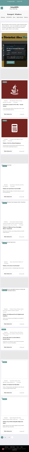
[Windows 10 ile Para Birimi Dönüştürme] (14, 127)
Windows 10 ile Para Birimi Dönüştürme (12, 143)
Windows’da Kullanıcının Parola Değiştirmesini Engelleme (13, 315)
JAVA (17, 100)
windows (8, 54)
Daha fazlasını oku (10, 62)
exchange (12, 139)
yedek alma (15, 419)
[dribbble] (14, 4)
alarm (11, 261)
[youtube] (17, 4)
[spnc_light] (27, 8)
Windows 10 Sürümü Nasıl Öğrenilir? (11, 384)
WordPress (15, 448)
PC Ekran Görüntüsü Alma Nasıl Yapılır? (15, 49)
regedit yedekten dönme (7, 419)
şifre (7, 310)
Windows (4, 120)
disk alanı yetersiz (13, 332)
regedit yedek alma (17, 417)
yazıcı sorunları (14, 224)
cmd (21, 184)
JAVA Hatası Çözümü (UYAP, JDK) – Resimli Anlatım (13, 105)
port (23, 184)
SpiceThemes (14, 449)
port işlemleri (5, 186)
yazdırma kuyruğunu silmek (8, 223)
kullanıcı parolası (13, 309)
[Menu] (2, 8)
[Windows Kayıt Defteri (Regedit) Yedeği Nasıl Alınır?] (14, 406)
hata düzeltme (13, 100)
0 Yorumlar (15, 102)
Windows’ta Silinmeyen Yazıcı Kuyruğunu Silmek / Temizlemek (12, 228)
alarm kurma (15, 261)
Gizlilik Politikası (12, 446)
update (8, 382)
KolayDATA (14, 7)
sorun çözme (12, 221)
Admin (9, 52)
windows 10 (20, 261)
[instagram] (16, 4)
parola (4, 310)
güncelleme (12, 380)
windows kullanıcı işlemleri (13, 310)
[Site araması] (25, 8)
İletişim (22, 446)
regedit (11, 417)
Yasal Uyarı (6, 446)
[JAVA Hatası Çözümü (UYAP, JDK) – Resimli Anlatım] (14, 89)
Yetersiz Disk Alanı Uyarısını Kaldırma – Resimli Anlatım (12, 338)
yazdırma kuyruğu (19, 221)
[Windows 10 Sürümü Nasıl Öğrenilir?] (14, 369)
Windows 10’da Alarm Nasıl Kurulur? (11, 265)
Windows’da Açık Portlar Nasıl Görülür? (12, 188)
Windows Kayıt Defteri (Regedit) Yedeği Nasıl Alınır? (13, 422)
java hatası (9, 102)
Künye (18, 446)
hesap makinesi (17, 139)
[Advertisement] (14, 74)
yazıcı (9, 224)
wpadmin (6, 100)
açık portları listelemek (14, 184)
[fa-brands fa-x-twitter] (12, 4)
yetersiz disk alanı (19, 333)
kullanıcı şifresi (20, 309)
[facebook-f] (11, 4)
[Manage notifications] (3, 449)
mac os (19, 52)
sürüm (16, 380)
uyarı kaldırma (12, 333)
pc (21, 52)
